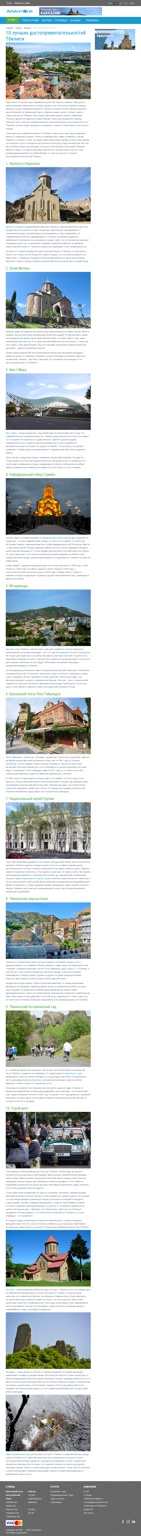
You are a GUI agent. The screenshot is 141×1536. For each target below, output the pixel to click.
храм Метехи (24, 341)
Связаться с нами (22, 3)
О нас (9, 3)
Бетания (10, 1289)
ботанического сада (72, 1073)
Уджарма (10, 1371)
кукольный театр (14, 763)
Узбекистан (11, 1502)
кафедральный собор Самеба (56, 537)
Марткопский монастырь (18, 1454)
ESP (121, 3)
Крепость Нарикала (15, 226)
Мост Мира (11, 433)
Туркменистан (13, 1516)
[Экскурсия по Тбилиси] (115, 40)
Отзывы (88, 1495)
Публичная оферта (93, 1498)
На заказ (75, 20)
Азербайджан (35, 1498)
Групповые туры (58, 1491)
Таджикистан (12, 1512)
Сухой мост (52, 1205)
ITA (126, 3)
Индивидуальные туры (61, 1495)
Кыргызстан (12, 1509)
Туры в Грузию (30, 20)
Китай (31, 1512)
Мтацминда (62, 652)
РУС (115, 3)
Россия (31, 1509)
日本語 (132, 3)
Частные (47, 20)
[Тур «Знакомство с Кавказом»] (70, 11)
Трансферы (92, 20)
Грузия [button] (12, 20)
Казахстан (11, 1505)
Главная (9, 28)
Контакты (88, 1512)
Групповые (61, 20)
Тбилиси (27, 28)
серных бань (43, 968)
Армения (32, 1502)
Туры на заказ (57, 1498)
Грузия (18, 28)
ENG (110, 3)
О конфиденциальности (96, 1502)
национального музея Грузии (36, 878)
